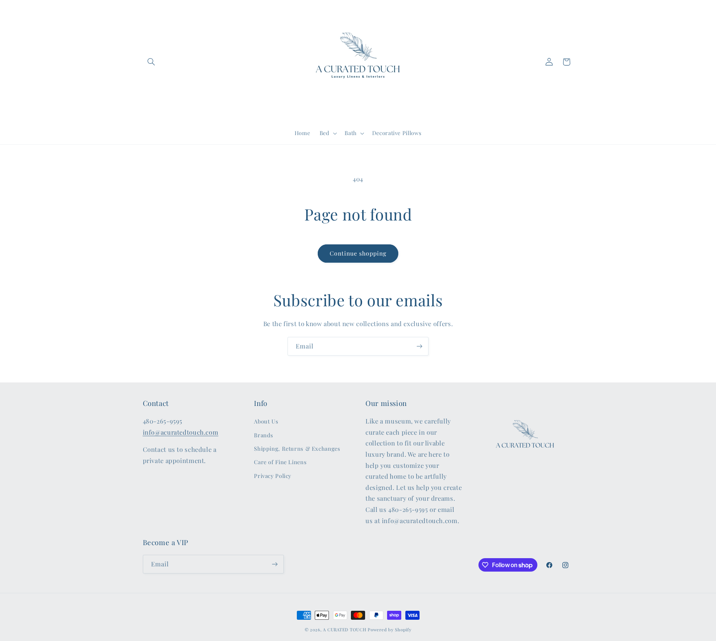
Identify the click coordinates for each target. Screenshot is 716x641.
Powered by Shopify (389, 629)
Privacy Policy (272, 475)
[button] (151, 62)
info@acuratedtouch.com (181, 432)
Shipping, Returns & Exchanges (297, 448)
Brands (263, 435)
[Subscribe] (419, 346)
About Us (266, 421)
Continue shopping (358, 253)
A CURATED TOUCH (344, 629)
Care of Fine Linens (280, 462)
